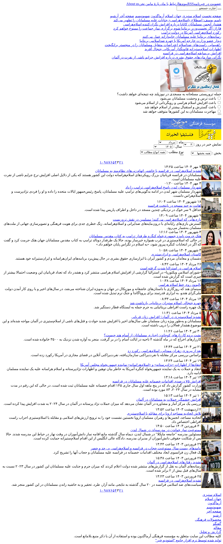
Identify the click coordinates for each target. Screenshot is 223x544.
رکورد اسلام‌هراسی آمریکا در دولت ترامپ (191, 32)
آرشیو (114, 16)
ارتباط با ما (170, 4)
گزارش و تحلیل (210, 532)
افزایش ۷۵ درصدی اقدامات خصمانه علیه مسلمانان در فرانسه (156, 381)
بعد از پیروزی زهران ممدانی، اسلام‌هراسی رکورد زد (164, 351)
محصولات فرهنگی (208, 519)
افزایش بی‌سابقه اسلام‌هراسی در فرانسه (192, 53)
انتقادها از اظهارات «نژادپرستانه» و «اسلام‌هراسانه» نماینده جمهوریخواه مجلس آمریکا (140, 365)
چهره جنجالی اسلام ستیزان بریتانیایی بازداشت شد (165, 303)
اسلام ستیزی (191, 16)
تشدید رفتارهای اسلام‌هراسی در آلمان (174, 462)
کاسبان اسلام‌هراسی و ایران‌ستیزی (176, 254)
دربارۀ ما (156, 4)
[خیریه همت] (190, 131)
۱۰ (102, 162)
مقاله (217, 528)
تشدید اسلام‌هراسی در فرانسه (179, 480)
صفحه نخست (211, 16)
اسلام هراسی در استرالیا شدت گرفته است (170, 268)
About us (132, 4)
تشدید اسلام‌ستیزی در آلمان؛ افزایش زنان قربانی (166, 317)
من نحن (144, 4)
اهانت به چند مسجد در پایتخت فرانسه (174, 205)
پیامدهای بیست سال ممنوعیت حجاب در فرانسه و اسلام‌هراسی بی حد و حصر (146, 448)
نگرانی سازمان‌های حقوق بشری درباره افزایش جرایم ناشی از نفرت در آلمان (166, 57)
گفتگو (217, 524)
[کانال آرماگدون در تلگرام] (190, 61)
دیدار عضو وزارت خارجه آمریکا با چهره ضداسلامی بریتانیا (180, 41)
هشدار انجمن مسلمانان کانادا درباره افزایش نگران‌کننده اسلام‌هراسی (172, 24)
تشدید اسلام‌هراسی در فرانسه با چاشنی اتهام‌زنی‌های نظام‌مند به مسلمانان (148, 171)
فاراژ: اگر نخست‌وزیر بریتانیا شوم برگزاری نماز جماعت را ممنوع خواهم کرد (167, 28)
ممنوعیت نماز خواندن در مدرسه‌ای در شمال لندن (165, 430)
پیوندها (183, 4)
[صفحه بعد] (97, 163)
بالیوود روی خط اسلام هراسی (180, 285)
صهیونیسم (142, 16)
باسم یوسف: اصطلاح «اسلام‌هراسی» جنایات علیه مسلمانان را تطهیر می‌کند (167, 20)
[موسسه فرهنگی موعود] (190, 120)
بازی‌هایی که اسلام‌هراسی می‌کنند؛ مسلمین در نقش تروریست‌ (157, 219)
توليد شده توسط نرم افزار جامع (188, 540)
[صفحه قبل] (125, 163)
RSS (191, 4)
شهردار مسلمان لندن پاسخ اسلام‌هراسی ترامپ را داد (163, 187)
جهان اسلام (173, 16)
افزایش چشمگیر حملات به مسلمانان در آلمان (168, 399)
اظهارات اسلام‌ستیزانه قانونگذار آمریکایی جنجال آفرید (183, 49)
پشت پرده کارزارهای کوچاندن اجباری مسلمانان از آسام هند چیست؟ (152, 335)
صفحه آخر (126, 16)
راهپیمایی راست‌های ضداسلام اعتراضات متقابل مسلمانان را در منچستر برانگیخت (163, 45)
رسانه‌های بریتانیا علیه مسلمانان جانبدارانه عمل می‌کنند (181, 36)
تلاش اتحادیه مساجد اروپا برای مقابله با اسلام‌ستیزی (164, 413)
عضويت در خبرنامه (207, 4)
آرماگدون (157, 16)
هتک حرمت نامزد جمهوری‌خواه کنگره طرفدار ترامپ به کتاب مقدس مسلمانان (145, 236)
